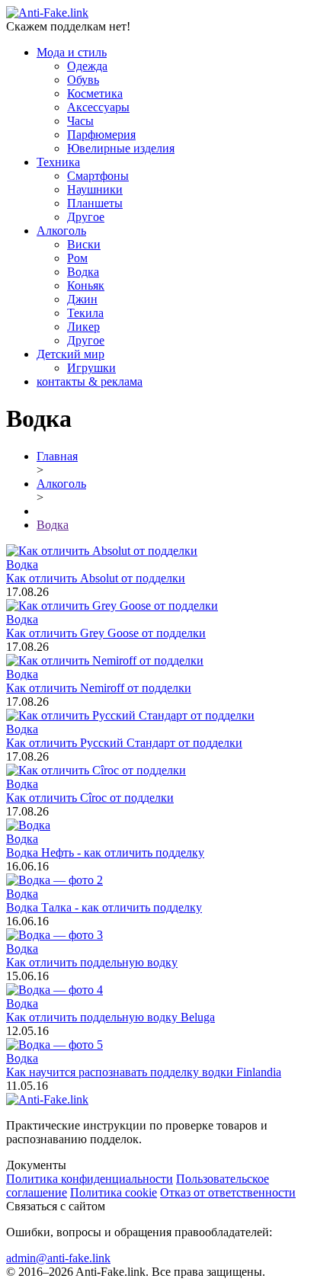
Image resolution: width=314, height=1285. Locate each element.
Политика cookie (113, 1192)
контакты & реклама (90, 381)
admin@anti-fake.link (58, 1257)
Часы (80, 120)
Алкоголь (61, 230)
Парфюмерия (101, 134)
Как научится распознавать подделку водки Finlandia (143, 1071)
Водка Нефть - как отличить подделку (105, 852)
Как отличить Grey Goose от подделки (106, 632)
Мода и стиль (72, 52)
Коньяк (85, 285)
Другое (85, 216)
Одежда (87, 65)
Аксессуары (98, 107)
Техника (58, 161)
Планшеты (95, 203)
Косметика (95, 93)
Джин (82, 299)
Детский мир (70, 354)
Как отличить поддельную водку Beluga (110, 1017)
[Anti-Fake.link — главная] (47, 1099)
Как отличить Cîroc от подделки (90, 797)
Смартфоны (98, 175)
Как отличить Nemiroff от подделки (98, 687)
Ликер (83, 326)
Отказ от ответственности (228, 1192)
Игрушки (91, 367)
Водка (83, 271)
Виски (84, 244)
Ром (77, 258)
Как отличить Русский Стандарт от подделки (124, 742)
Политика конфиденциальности (89, 1178)
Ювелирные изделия (121, 148)
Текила (85, 312)
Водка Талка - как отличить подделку (104, 907)
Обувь (83, 79)
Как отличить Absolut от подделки (95, 578)
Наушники (95, 189)
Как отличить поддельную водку (92, 962)
